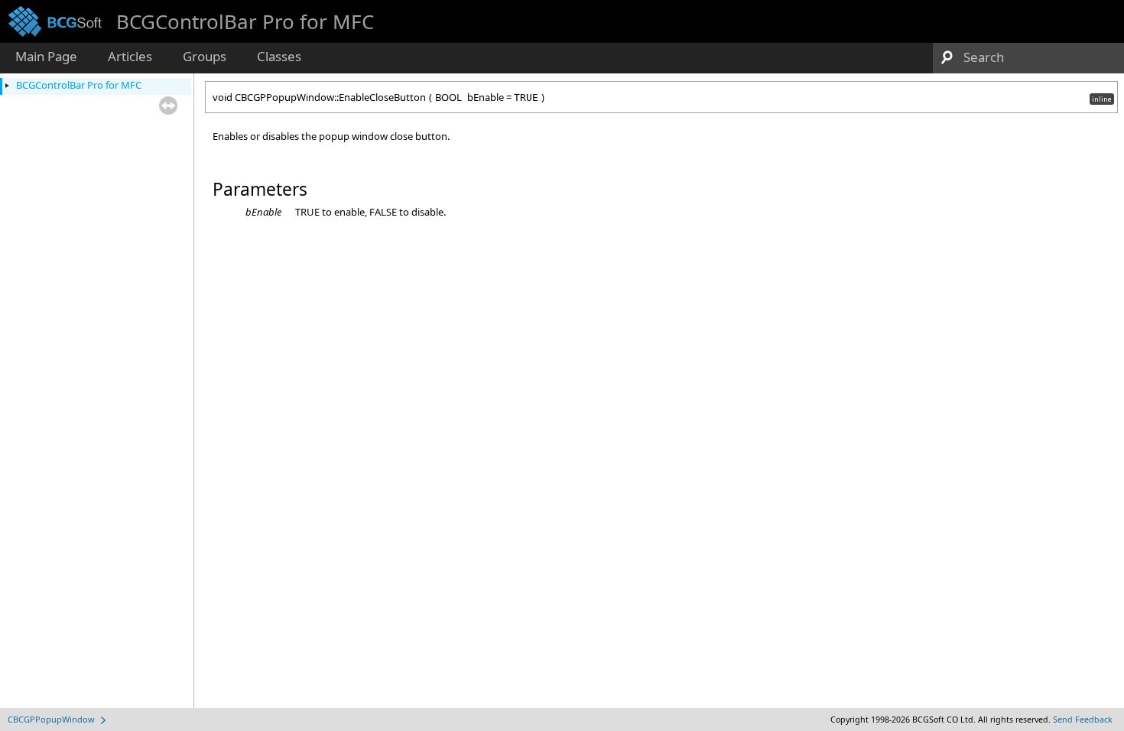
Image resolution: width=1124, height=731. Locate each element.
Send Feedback (1083, 719)
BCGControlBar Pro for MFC (78, 85)
